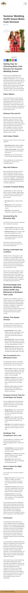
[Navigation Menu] (25, 3)
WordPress (12, 591)
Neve (2, 591)
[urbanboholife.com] (4, 3)
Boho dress (5, 24)
